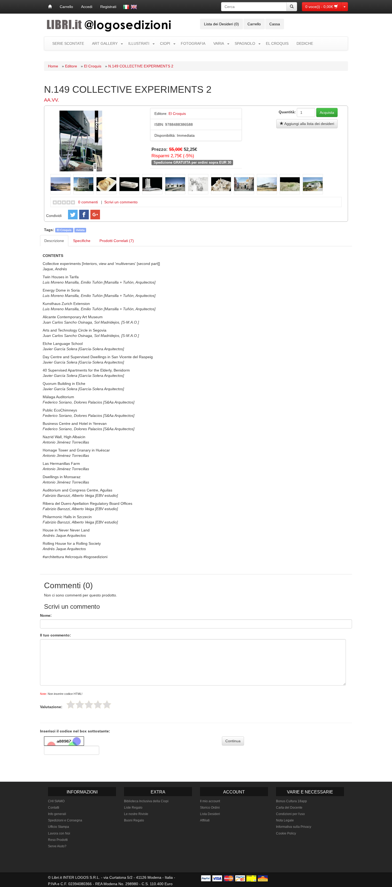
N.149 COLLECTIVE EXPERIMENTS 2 (140, 66)
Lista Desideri (210, 814)
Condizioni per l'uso (290, 814)
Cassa (274, 24)
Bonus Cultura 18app (291, 801)
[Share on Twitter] (73, 214)
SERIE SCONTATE (68, 43)
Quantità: (287, 112)
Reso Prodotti (58, 840)
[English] (134, 7)
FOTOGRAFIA (193, 43)
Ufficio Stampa (58, 827)
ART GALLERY (105, 43)
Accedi (86, 7)
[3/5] (89, 704)
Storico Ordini (210, 807)
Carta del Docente (289, 807)
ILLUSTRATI (138, 43)
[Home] (50, 6)
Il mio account (210, 801)
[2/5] (79, 704)
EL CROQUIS (277, 43)
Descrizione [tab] (54, 241)
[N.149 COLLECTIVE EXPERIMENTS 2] (80, 140)
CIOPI (165, 43)
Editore (71, 66)
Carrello (66, 7)
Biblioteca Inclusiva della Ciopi (146, 801)
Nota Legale (285, 820)
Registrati (108, 7)
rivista (80, 230)
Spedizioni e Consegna (65, 820)
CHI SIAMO (56, 801)
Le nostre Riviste (136, 814)
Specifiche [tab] (81, 241)
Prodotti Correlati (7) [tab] (116, 241)
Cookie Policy (286, 833)
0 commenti (88, 202)
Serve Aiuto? (57, 846)
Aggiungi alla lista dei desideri (308, 124)
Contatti (53, 807)
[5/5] (107, 704)
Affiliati (205, 820)
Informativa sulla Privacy (293, 827)
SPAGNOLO (245, 43)
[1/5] (70, 704)
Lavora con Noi (59, 833)
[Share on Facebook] (84, 214)
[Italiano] (126, 7)
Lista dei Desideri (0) (221, 24)
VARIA (218, 43)
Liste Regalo (133, 807)
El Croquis (92, 66)
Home (53, 66)
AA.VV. (51, 100)
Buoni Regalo (134, 820)
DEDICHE (305, 43)
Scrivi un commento (121, 202)
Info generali (57, 814)
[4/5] (98, 704)
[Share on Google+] (95, 214)
